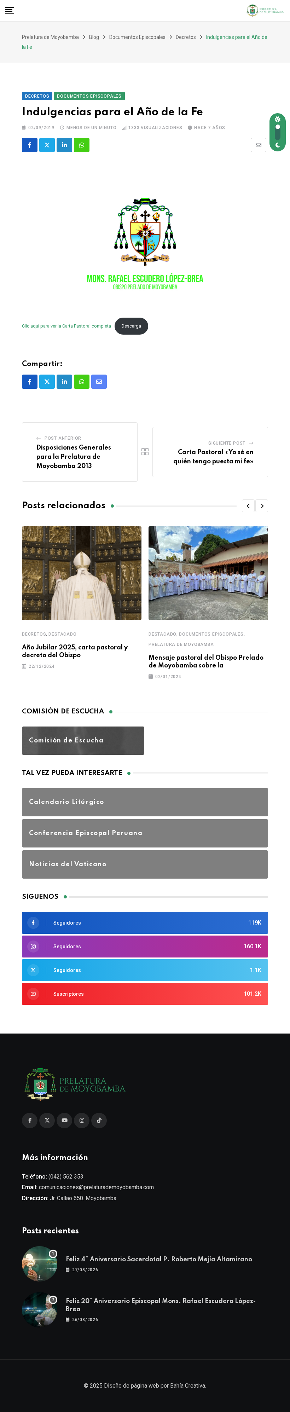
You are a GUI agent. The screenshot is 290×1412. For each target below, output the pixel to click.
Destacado (62, 634)
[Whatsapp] (81, 145)
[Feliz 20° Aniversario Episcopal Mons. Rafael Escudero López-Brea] (39, 1309)
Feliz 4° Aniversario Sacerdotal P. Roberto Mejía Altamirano (159, 1259)
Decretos (34, 634)
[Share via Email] (258, 145)
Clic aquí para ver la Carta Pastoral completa (66, 326)
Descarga (131, 326)
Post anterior (63, 438)
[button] (248, 505)
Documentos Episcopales (211, 634)
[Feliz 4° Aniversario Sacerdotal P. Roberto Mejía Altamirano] (39, 1263)
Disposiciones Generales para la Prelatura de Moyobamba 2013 (73, 457)
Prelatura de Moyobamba (181, 644)
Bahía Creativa (187, 1385)
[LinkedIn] (64, 145)
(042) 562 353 (65, 1176)
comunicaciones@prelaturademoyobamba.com (96, 1187)
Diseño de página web (131, 1385)
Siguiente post (226, 443)
